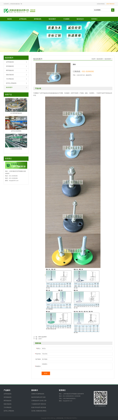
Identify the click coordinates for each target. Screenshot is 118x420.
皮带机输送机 (10, 62)
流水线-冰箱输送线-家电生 (38, 411)
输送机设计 (80, 19)
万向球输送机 (10, 79)
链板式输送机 (10, 74)
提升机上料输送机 (11, 83)
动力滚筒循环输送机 (16, 113)
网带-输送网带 (42, 337)
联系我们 (94, 19)
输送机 (9, 19)
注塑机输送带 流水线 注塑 (38, 400)
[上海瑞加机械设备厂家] (20, 11)
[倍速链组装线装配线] (16, 140)
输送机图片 (52, 19)
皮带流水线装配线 (16, 131)
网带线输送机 (10, 70)
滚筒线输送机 (10, 66)
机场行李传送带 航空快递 (38, 407)
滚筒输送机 (37, 19)
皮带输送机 (23, 19)
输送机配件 (9, 58)
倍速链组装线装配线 (16, 149)
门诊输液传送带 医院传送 (38, 404)
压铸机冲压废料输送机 (37, 393)
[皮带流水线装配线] (16, 123)
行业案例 (66, 19)
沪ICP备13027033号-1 (70, 418)
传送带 (93, 59)
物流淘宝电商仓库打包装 (38, 397)
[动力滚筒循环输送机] (16, 105)
